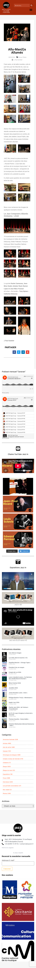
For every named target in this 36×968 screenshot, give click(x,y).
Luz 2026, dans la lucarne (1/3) (18, 657)
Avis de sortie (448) (9, 747)
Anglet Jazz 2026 (14, 702)
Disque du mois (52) (9, 770)
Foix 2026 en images (15, 653)
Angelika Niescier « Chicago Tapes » (20, 662)
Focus (20, 57)
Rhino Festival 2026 (15, 683)
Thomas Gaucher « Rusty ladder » (19, 719)
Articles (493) (7, 743)
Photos (24, 57)
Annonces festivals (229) (10, 739)
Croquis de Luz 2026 (15, 672)
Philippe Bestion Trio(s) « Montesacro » (21, 697)
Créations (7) (7, 762)
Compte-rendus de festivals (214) (13, 759)
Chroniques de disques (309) (11, 755)
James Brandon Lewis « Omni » (18, 693)
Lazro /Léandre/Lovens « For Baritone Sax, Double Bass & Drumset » (20, 678)
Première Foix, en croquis (16, 667)
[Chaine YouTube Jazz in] (18, 448)
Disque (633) (7, 766)
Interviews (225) (8, 782)
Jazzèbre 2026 (13, 688)
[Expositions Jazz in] (18, 561)
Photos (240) (7, 793)
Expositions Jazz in (18, 567)
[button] (31, 10)
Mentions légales (8, 847)
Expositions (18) (7, 774)
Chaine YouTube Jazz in (18, 454)
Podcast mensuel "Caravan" (13, 371)
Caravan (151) (7, 751)
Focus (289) (6, 778)
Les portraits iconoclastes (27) (12, 785)
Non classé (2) (7, 789)
